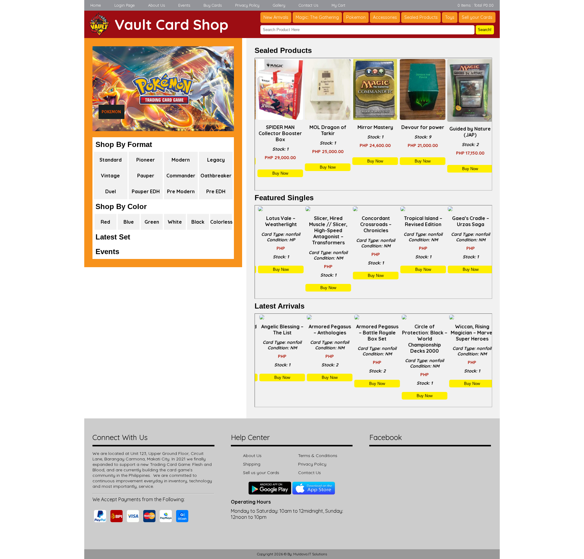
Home (95, 5)
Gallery (279, 5)
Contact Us (308, 5)
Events (184, 5)
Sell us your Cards (261, 472)
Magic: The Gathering (317, 17)
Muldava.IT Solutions (310, 554)
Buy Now (279, 173)
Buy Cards (212, 5)
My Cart (338, 5)
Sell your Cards (477, 17)
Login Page (124, 5)
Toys (449, 17)
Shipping (251, 464)
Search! (485, 29)
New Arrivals (275, 17)
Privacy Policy (247, 5)
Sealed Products (421, 17)
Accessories (385, 17)
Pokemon (356, 17)
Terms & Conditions (317, 455)
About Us (156, 5)
